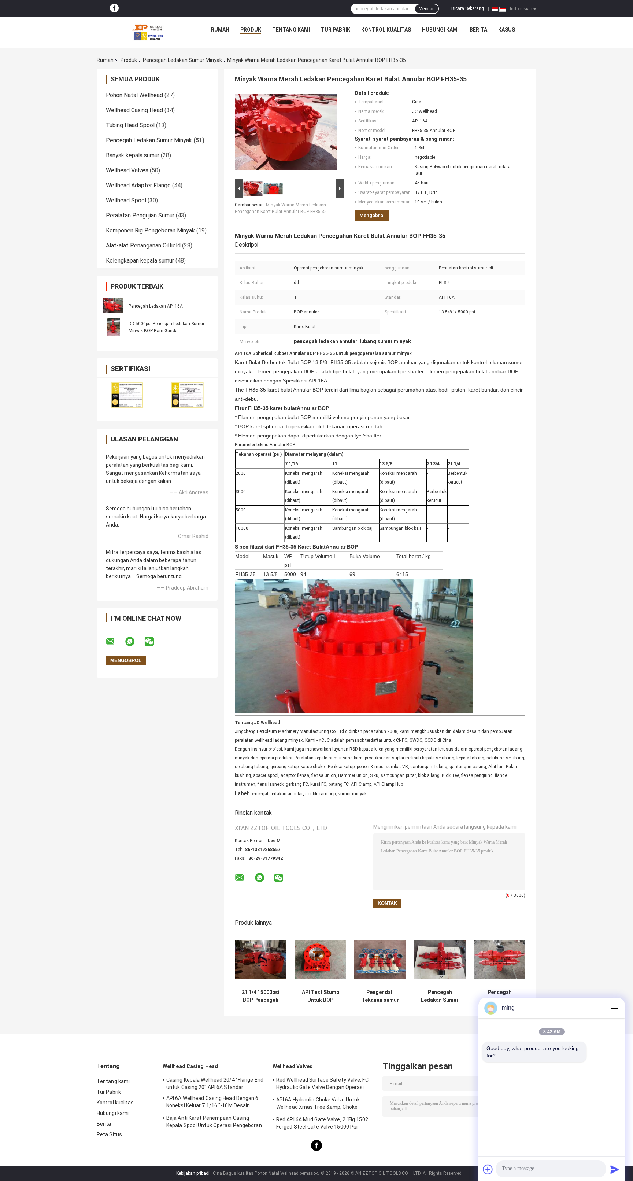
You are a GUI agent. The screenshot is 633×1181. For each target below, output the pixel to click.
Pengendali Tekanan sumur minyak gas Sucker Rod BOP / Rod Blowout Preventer (380, 996)
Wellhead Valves (127, 170)
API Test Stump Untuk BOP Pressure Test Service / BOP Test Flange (320, 996)
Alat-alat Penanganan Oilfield (143, 245)
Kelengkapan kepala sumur (140, 260)
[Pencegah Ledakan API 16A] (113, 306)
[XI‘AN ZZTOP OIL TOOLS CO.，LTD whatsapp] (134, 642)
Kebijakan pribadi (193, 1173)
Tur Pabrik (335, 30)
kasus (506, 30)
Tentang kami (291, 30)
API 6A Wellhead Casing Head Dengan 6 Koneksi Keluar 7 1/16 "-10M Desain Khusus (212, 1103)
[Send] (615, 1169)
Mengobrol (372, 215)
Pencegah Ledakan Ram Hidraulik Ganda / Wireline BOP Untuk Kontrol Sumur (499, 996)
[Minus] (614, 1008)
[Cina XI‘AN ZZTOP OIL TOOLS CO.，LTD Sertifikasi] (127, 394)
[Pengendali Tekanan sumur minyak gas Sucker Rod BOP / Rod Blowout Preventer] (380, 960)
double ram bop (320, 793)
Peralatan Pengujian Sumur (140, 215)
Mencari (427, 8)
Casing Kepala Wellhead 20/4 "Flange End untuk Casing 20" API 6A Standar (214, 1083)
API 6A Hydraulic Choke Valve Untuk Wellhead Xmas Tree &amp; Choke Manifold (318, 1104)
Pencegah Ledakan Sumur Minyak (182, 60)
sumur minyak (352, 793)
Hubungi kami (440, 30)
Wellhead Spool (126, 200)
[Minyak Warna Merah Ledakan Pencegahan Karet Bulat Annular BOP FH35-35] (286, 133)
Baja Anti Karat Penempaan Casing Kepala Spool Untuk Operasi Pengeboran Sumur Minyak (214, 1122)
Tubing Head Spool (130, 125)
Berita (478, 30)
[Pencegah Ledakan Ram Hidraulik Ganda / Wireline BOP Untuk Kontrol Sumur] (499, 960)
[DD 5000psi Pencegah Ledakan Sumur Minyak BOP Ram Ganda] (113, 327)
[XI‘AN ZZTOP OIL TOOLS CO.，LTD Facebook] (114, 8)
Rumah (220, 30)
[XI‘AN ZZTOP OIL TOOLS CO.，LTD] (147, 32)
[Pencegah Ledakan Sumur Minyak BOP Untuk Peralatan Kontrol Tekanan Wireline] (440, 960)
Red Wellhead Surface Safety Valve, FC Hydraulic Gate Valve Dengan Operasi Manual (322, 1084)
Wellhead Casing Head (134, 110)
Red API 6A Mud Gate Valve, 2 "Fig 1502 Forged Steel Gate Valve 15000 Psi (322, 1123)
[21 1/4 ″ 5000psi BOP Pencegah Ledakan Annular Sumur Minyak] (260, 960)
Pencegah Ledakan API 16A (156, 306)
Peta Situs (109, 1134)
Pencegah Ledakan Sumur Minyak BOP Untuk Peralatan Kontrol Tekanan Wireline (440, 996)
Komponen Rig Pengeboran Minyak (150, 230)
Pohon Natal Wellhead (134, 95)
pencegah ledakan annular (277, 793)
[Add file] (488, 1169)
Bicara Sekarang (467, 8)
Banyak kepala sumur (132, 155)
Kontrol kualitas (386, 30)
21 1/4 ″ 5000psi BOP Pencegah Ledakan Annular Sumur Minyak (260, 996)
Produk (250, 30)
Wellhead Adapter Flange (138, 185)
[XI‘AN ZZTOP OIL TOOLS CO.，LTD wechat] (154, 642)
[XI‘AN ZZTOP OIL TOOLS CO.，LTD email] (115, 642)
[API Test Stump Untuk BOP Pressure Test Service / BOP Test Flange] (320, 960)
